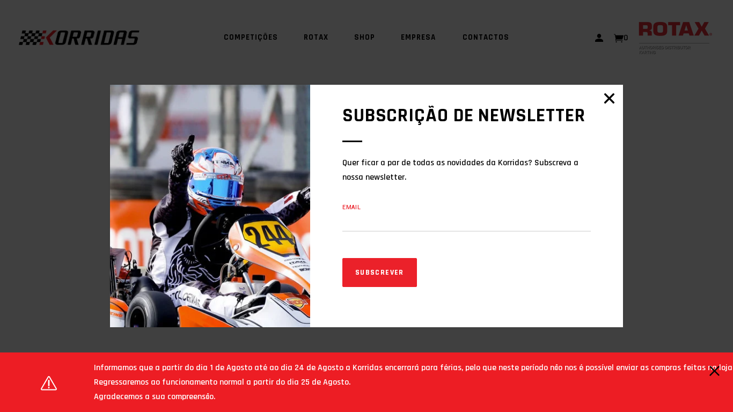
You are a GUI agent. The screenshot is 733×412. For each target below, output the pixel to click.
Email (351, 207)
